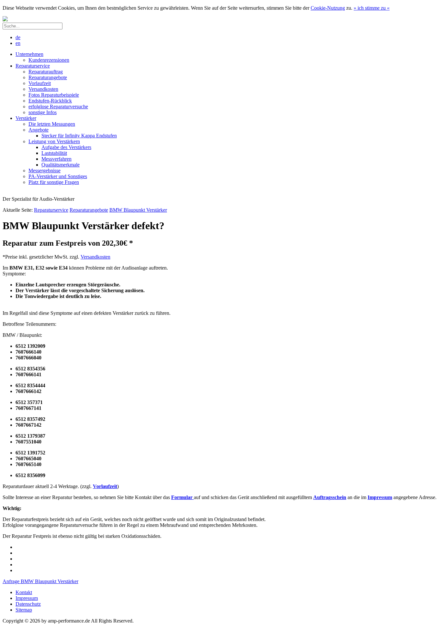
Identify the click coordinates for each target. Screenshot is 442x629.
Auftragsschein (329, 497)
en (18, 43)
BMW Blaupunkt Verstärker (138, 210)
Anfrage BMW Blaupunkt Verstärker (40, 581)
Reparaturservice (51, 210)
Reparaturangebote (89, 210)
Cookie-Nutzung (328, 8)
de (18, 37)
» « (372, 8)
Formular (182, 497)
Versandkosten (95, 257)
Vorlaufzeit (105, 486)
